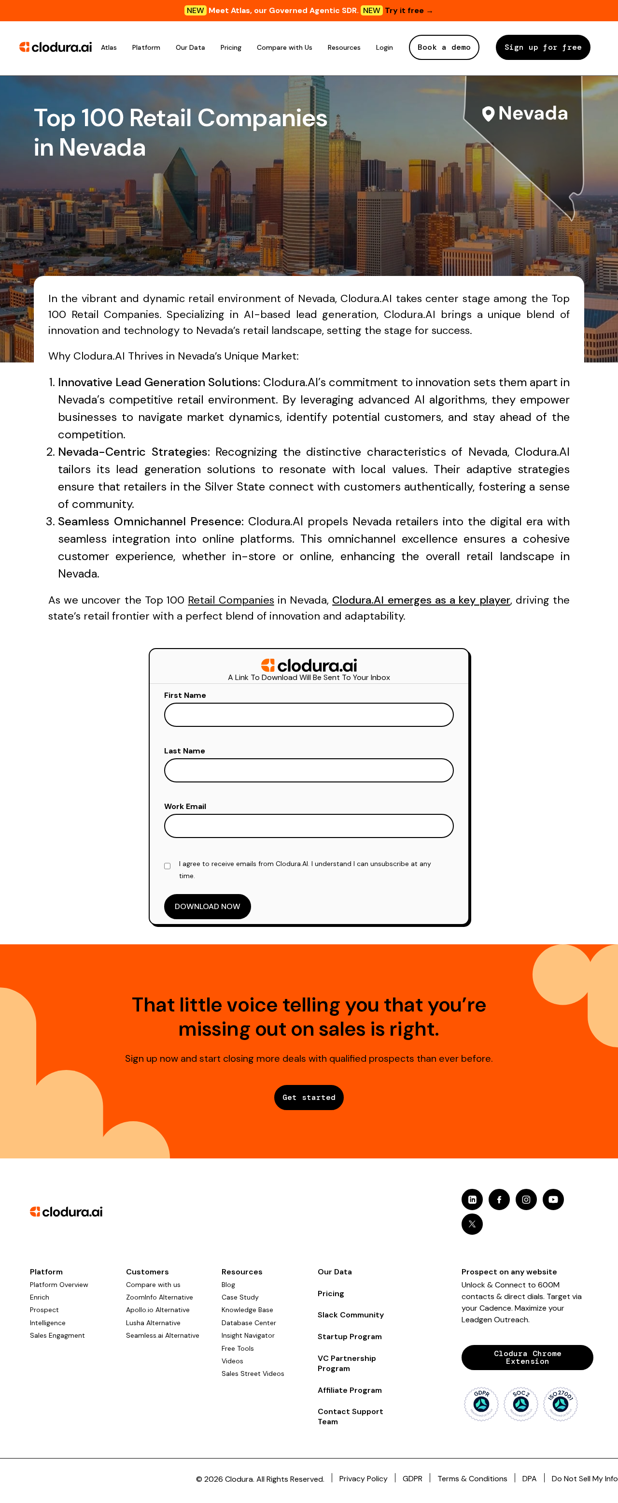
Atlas (109, 47)
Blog (228, 1284)
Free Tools (238, 1348)
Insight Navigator (248, 1335)
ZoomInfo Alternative (159, 1297)
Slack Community (351, 1315)
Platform (146, 47)
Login (384, 47)
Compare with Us (284, 47)
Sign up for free (543, 47)
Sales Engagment (57, 1335)
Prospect (44, 1309)
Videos (232, 1361)
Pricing (231, 47)
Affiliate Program (350, 1390)
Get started (309, 1097)
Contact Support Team (350, 1416)
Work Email (185, 806)
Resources (344, 47)
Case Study (240, 1297)
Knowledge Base (247, 1309)
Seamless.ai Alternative (162, 1335)
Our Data (190, 47)
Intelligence (48, 1322)
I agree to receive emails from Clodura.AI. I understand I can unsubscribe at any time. (305, 869)
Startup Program (350, 1336)
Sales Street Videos (253, 1373)
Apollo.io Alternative (158, 1309)
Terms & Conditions (472, 1479)
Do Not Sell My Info (585, 1479)
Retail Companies (231, 600)
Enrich (39, 1297)
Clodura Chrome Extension (528, 1357)
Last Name (184, 751)
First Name (185, 695)
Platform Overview (59, 1284)
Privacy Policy (363, 1479)
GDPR (412, 1479)
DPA (529, 1479)
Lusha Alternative (153, 1322)
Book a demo (444, 47)
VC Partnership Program (347, 1363)
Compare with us (153, 1284)
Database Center (249, 1322)
